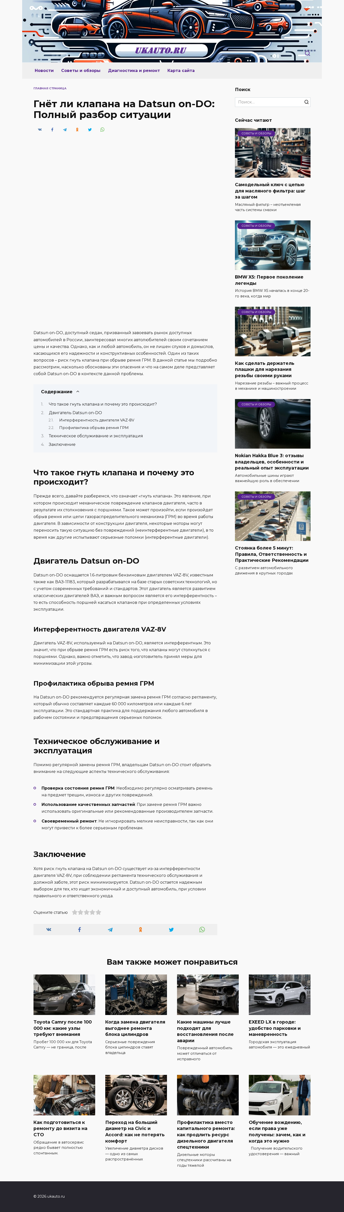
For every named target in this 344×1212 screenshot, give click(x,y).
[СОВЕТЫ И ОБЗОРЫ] (273, 174)
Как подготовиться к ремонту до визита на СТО (60, 1128)
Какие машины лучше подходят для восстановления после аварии (205, 1031)
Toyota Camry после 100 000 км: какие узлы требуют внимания (62, 1028)
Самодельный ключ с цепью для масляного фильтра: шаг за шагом (270, 191)
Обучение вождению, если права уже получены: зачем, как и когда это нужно (277, 1132)
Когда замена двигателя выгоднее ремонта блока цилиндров (135, 1028)
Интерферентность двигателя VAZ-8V (96, 420)
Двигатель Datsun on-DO (75, 412)
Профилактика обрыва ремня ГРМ (94, 427)
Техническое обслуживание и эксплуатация (96, 436)
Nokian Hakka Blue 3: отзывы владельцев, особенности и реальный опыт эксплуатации (272, 462)
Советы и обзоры (80, 70)
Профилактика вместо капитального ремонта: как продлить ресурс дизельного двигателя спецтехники (206, 1135)
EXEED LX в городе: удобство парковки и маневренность (275, 1028)
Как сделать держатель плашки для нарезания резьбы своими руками (264, 369)
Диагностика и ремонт (134, 70)
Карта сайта (181, 70)
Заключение (62, 444)
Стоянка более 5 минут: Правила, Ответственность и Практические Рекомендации (271, 554)
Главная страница (49, 88)
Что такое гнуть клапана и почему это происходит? (103, 404)
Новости (44, 70)
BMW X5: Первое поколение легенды (269, 280)
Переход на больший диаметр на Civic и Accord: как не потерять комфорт (135, 1132)
